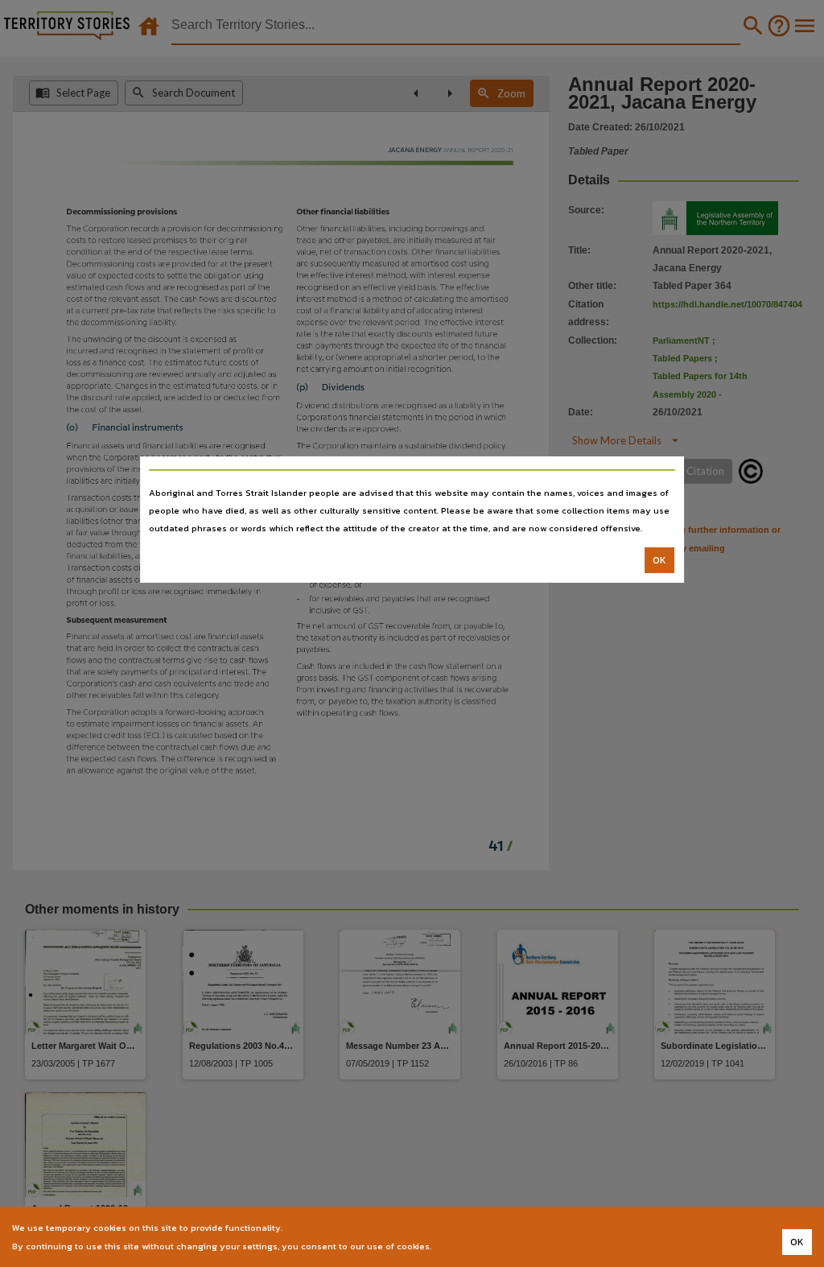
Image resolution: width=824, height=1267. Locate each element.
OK (659, 560)
